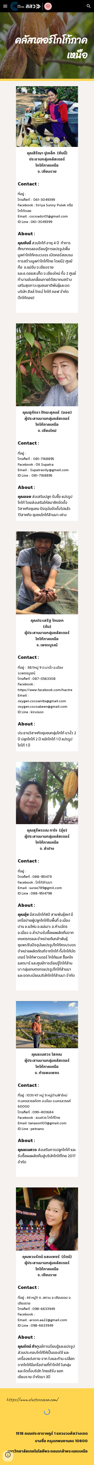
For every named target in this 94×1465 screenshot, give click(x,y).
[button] (5, 6)
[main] (47, 46)
